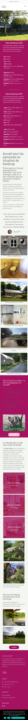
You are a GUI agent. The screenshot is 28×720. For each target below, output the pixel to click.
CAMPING (14, 647)
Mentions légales (6, 695)
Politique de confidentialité (8, 697)
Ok (5, 717)
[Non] (26, 715)
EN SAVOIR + (14, 434)
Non (9, 717)
